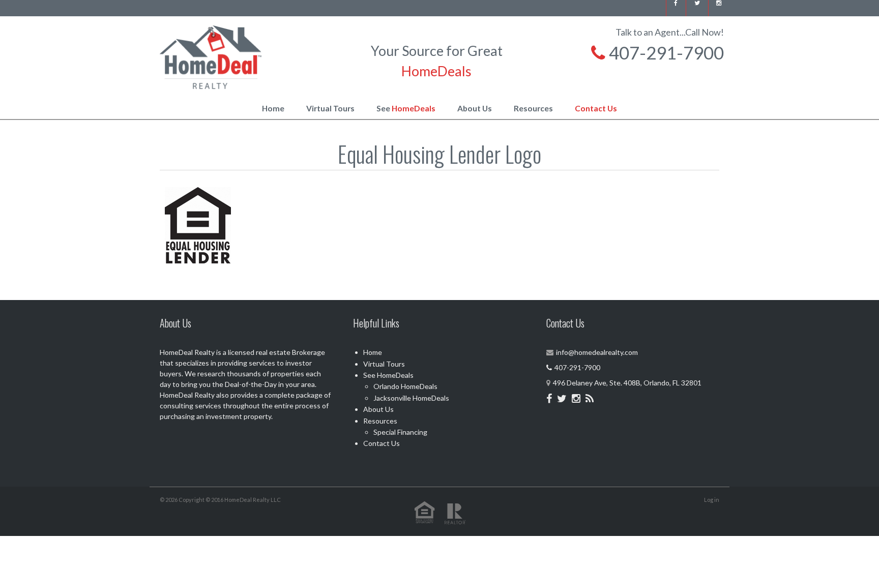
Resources (533, 108)
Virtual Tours (330, 108)
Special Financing (400, 432)
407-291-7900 (664, 52)
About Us (474, 108)
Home (273, 108)
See (405, 108)
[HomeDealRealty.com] (210, 55)
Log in (711, 499)
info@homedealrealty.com (597, 352)
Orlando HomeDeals (405, 386)
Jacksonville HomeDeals (411, 398)
